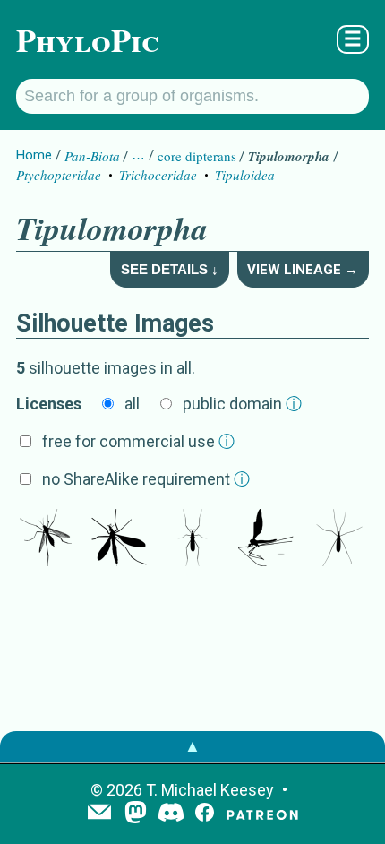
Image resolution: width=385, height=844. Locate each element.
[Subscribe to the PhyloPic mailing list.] (99, 813)
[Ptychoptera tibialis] (45, 539)
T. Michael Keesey (210, 789)
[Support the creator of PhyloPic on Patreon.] (262, 814)
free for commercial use (138, 441)
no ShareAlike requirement (146, 478)
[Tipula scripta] (339, 539)
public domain (242, 403)
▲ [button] (192, 745)
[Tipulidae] (192, 539)
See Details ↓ (169, 269)
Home (34, 155)
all (132, 403)
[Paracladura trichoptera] (266, 539)
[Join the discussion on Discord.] (171, 814)
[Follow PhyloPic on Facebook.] (204, 814)
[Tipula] (119, 539)
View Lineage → (302, 270)
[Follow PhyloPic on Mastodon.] (135, 814)
